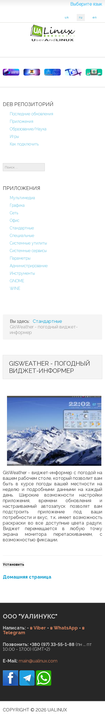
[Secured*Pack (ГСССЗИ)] (11, 72)
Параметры (20, 258)
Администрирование (29, 266)
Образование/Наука (28, 129)
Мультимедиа (22, 198)
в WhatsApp (64, 628)
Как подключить (24, 144)
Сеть (14, 213)
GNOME (17, 281)
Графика (17, 205)
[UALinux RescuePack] (94, 72)
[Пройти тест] (73, 72)
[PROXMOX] (32, 72)
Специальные (22, 235)
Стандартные (22, 228)
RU (81, 17)
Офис (14, 220)
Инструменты (22, 273)
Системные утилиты (28, 243)
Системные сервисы (28, 250)
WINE (15, 288)
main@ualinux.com (38, 661)
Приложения (21, 121)
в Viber (38, 628)
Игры (14, 136)
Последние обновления (31, 114)
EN (95, 17)
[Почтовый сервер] (52, 72)
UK (67, 17)
